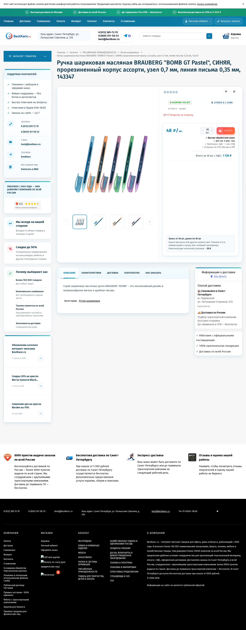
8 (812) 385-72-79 (108, 32)
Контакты (109, 21)
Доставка (25, 21)
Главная (9, 21)
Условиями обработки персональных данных (15, 569)
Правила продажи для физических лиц (15, 612)
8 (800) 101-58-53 (108, 35)
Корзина (45, 541)
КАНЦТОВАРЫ (85, 557)
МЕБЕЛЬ (82, 553)
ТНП (112, 580)
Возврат (76, 21)
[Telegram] (125, 36)
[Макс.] (129, 36)
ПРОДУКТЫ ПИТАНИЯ (120, 548)
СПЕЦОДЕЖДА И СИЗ (120, 576)
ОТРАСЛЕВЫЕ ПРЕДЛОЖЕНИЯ (124, 571)
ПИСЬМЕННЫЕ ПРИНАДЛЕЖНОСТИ (99, 52)
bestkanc (26, 156)
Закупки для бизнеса (14, 607)
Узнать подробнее (207, 4)
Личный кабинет (49, 545)
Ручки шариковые (129, 52)
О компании (128, 21)
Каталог (92, 21)
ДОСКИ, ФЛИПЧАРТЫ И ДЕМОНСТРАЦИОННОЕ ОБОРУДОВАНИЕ (121, 555)
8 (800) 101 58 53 (30, 131)
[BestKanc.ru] (17, 36)
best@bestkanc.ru (109, 39)
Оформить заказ (49, 550)
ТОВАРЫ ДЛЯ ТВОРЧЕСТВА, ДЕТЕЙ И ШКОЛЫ (91, 577)
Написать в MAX (30, 169)
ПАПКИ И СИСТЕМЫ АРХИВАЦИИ (87, 563)
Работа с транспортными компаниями (16, 601)
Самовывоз (43, 21)
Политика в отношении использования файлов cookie (16, 578)
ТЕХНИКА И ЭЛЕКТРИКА (121, 562)
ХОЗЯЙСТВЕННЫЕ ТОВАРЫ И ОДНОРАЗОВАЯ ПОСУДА (123, 542)
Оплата (61, 21)
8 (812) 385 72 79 (30, 126)
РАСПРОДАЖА (84, 541)
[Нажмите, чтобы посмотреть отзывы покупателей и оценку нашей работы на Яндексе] (27, 205)
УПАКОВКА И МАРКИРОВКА (123, 567)
